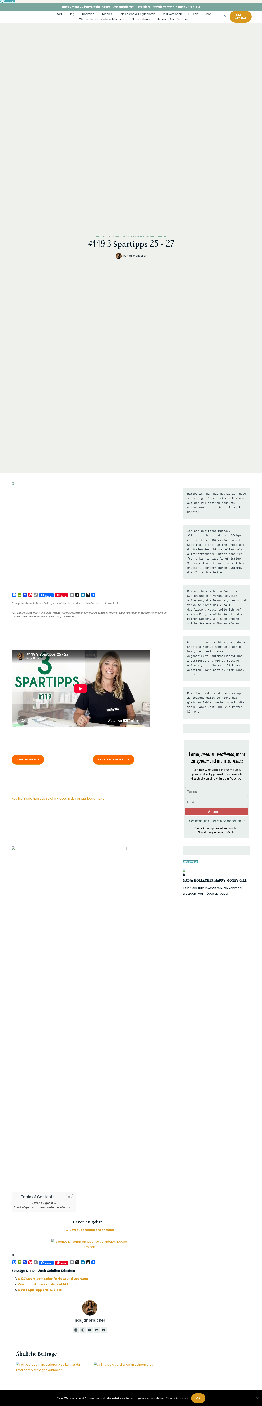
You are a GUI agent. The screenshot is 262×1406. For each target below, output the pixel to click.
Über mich (87, 14)
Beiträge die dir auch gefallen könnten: (44, 1207)
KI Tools (193, 14)
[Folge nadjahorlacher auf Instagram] (83, 1330)
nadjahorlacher (136, 255)
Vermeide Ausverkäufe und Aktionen (48, 1284)
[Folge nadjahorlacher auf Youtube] (90, 1330)
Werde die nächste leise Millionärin (102, 19)
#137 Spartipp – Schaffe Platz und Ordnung (53, 1278)
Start (59, 14)
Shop (208, 14)
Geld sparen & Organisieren (136, 14)
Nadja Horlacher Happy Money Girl (215, 881)
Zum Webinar (241, 16)
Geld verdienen (172, 14)
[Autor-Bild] (119, 256)
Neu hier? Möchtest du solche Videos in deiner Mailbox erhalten (59, 798)
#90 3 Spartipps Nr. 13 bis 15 (40, 1290)
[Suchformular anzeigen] (225, 16)
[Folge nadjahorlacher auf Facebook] (76, 1330)
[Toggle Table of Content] (67, 1197)
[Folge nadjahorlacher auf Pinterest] (104, 1330)
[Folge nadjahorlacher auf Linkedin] (97, 1330)
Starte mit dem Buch (113, 759)
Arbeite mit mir (27, 759)
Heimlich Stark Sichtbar (172, 19)
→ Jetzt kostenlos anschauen (90, 1230)
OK (198, 1398)
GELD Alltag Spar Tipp (111, 236)
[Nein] (257, 1398)
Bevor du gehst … (44, 1203)
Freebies (106, 14)
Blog (71, 14)
